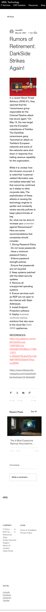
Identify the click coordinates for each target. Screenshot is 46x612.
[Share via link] (29, 392)
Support (6, 543)
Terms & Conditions (28, 530)
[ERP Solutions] (15, 532)
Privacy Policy (26, 533)
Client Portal (8, 551)
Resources (7, 535)
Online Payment (9, 540)
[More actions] (34, 31)
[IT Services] (15, 529)
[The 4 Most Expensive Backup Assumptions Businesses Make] (24, 426)
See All (34, 411)
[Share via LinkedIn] (23, 392)
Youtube (6, 600)
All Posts (10, 17)
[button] (19, 5)
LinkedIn (6, 592)
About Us (7, 545)
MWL (5, 497)
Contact (6, 548)
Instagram (7, 598)
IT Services (7, 529)
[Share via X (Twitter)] (17, 392)
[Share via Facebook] (11, 392)
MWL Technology (10, 2)
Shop (5, 537)
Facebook (7, 595)
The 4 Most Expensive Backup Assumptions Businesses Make (21, 442)
